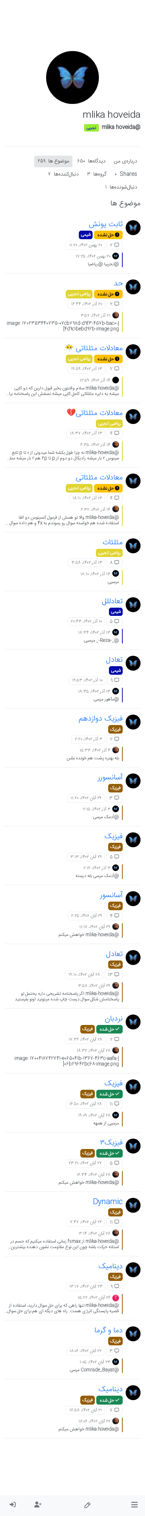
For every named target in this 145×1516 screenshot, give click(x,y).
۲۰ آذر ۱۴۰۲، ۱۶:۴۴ (86, 304)
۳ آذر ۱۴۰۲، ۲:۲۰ (88, 739)
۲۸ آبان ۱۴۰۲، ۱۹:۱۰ (84, 974)
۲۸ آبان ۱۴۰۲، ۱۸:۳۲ (93, 1050)
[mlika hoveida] (133, 227)
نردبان (114, 1019)
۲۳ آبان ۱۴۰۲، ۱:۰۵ (95, 1362)
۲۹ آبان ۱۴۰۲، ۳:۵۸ (94, 986)
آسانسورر (110, 778)
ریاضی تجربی (79, 294)
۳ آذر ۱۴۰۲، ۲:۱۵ (96, 809)
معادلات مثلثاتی (99, 478)
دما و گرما (108, 1330)
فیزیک (115, 729)
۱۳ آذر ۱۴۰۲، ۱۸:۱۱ (87, 498)
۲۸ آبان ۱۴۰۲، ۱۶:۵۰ (85, 1104)
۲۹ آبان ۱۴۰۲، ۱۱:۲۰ (86, 798)
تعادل (114, 660)
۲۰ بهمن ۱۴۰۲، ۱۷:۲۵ (92, 256)
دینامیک (111, 1266)
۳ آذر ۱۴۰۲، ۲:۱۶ (96, 868)
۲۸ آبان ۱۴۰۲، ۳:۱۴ (94, 1233)
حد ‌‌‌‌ (117, 284)
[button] (134, 1505)
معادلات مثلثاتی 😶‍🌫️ (94, 348)
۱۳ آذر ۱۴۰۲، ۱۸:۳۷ (86, 433)
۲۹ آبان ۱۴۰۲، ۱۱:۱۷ (94, 927)
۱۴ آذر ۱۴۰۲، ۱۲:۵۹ (95, 380)
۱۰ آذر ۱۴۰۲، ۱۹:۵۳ (87, 680)
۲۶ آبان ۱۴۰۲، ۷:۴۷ (86, 1222)
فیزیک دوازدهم (101, 719)
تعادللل (112, 601)
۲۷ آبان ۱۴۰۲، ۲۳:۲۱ (85, 1163)
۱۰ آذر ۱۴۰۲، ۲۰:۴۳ (86, 621)
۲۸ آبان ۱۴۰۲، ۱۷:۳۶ (85, 1039)
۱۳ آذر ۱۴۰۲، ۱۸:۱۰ (95, 574)
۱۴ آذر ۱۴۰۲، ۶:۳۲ (95, 509)
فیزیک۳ (111, 1143)
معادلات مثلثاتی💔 (95, 413)
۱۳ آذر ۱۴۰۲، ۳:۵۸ (86, 562)
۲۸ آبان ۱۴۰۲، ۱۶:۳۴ (93, 1174)
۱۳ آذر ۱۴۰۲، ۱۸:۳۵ (94, 691)
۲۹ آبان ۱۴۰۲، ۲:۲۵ (86, 916)
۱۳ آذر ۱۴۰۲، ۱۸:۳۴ (94, 632)
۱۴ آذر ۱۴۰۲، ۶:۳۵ (95, 445)
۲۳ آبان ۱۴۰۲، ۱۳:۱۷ (86, 1286)
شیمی (86, 234)
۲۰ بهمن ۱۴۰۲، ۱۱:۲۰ (85, 245)
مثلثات (113, 543)
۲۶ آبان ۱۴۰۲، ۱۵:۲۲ (94, 1297)
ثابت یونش (106, 224)
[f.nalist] (115, 380)
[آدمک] (115, 315)
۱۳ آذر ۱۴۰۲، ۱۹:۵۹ (86, 369)
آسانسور (111, 895)
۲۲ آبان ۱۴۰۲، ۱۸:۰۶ (86, 1351)
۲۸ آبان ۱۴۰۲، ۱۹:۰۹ (94, 1115)
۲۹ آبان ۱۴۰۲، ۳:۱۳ (86, 857)
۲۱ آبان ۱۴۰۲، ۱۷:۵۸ (85, 1410)
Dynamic (108, 1202)
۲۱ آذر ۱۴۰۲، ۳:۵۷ (95, 315)
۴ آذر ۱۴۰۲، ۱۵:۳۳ (95, 750)
